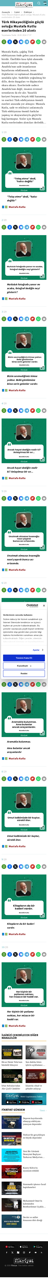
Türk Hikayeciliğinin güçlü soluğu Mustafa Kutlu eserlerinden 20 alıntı (21, 16)
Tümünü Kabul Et (24, 658)
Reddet (24, 673)
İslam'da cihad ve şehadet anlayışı (34, 1091)
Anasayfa (6, 12)
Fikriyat (14, 1269)
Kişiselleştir (22, 666)
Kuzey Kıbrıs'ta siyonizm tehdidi (34, 1173)
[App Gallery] (36, 1105)
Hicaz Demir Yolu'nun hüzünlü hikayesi (12, 1067)
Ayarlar (36, 650)
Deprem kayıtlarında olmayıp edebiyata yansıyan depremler (33, 1125)
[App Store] (11, 1105)
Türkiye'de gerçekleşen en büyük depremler (34, 1140)
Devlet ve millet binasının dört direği (33, 1223)
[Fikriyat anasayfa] (12, 1100)
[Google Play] (24, 1105)
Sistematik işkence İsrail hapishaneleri (34, 1190)
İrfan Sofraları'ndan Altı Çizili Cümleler (11, 1091)
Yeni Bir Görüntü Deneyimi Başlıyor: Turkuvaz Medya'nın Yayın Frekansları (33, 1158)
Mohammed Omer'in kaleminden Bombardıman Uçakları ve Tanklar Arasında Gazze (34, 1207)
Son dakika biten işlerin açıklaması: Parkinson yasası (34, 1067)
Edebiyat (28, 12)
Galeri (17, 12)
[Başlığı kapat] (44, 606)
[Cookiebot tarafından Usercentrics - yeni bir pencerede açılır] (28, 605)
